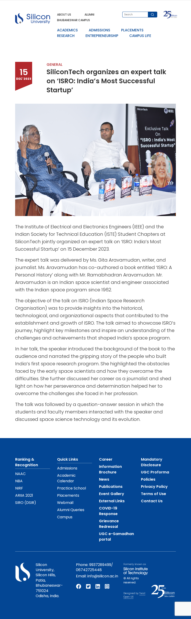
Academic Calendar (66, 478)
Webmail (65, 502)
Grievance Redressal (109, 523)
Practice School (71, 488)
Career (106, 459)
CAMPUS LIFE (140, 35)
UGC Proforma (155, 472)
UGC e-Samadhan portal (116, 536)
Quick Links (67, 459)
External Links (112, 501)
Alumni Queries (70, 510)
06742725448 (89, 569)
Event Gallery (111, 493)
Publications (111, 486)
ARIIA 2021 (24, 495)
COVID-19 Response (108, 511)
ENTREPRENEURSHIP (101, 35)
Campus (64, 517)
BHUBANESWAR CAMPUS (73, 20)
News (104, 479)
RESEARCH (66, 35)
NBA (19, 481)
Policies (148, 479)
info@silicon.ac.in (102, 576)
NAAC (20, 473)
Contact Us (152, 501)
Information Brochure (110, 469)
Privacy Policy (154, 486)
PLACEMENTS (132, 30)
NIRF (19, 488)
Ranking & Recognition (26, 462)
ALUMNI (89, 15)
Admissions (67, 468)
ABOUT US (64, 15)
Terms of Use (153, 493)
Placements (68, 495)
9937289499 (100, 564)
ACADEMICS (67, 30)
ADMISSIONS (99, 30)
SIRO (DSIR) (25, 502)
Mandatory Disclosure (151, 462)
